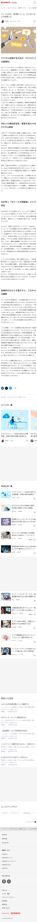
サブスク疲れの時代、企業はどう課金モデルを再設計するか (24, 622)
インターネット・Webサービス (17, 8)
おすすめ (5, 405)
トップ (3, 8)
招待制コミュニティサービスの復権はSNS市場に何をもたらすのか (24, 520)
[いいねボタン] (34, 21)
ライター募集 (6, 894)
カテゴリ (4, 835)
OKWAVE (5, 854)
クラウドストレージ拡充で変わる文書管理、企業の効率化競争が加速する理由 (14, 435)
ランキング (5, 843)
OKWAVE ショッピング (9, 861)
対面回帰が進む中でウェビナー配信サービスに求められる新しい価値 (24, 609)
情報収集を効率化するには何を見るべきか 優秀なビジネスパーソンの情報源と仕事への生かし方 (24, 547)
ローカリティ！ (15, 813)
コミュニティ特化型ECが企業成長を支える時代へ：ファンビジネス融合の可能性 (24, 534)
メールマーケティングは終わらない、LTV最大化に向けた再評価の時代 (24, 649)
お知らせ (4, 890)
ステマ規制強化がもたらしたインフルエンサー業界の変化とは (24, 636)
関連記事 (5, 486)
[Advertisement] (18, 464)
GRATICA (5, 868)
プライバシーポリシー (8, 897)
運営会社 (4, 904)
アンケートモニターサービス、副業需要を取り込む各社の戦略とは (24, 595)
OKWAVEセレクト (7, 858)
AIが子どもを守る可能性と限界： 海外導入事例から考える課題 (24, 506)
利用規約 (4, 901)
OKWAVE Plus (6, 865)
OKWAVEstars (27, 813)
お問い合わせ (6, 908)
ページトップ (29, 822)
